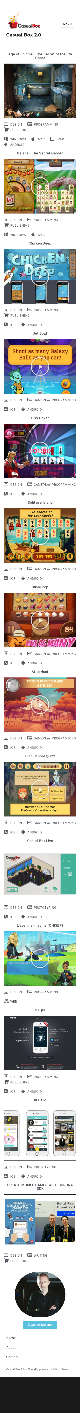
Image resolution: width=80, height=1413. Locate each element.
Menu (67, 24)
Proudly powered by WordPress (48, 1369)
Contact (12, 1357)
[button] (40, 186)
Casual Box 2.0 (23, 35)
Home (11, 1338)
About (11, 1347)
